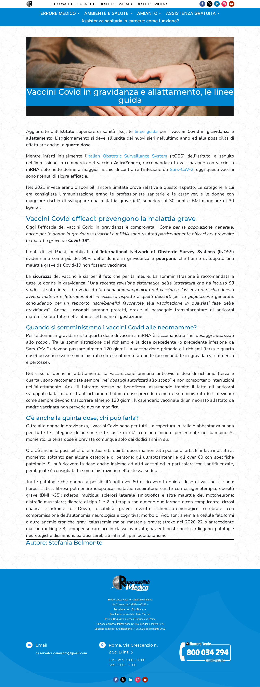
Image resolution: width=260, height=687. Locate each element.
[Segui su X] (209, 4)
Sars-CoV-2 (181, 169)
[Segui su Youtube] (231, 4)
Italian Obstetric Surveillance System (127, 156)
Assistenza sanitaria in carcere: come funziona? (130, 21)
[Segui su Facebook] (202, 4)
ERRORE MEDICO (58, 13)
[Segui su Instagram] (224, 4)
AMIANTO (147, 13)
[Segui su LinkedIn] (217, 4)
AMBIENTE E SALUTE (106, 13)
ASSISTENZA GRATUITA (191, 13)
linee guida (146, 131)
